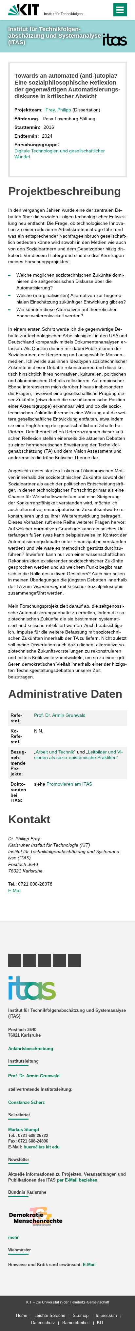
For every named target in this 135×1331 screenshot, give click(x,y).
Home (21, 1315)
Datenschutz (43, 1322)
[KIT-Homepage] (23, 9)
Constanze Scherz (26, 1102)
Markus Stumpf (23, 1129)
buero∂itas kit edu (42, 1147)
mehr (13, 1237)
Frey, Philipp (58, 109)
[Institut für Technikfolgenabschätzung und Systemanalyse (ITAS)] (115, 39)
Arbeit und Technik (55, 751)
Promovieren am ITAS (69, 784)
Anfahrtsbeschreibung (30, 1049)
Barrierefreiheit (76, 1322)
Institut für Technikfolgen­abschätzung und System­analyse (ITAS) (65, 14)
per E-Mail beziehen (77, 1180)
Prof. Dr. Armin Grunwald (60, 715)
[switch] (95, 9)
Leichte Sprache (49, 1315)
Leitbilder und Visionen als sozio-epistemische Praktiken (78, 754)
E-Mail (14, 890)
